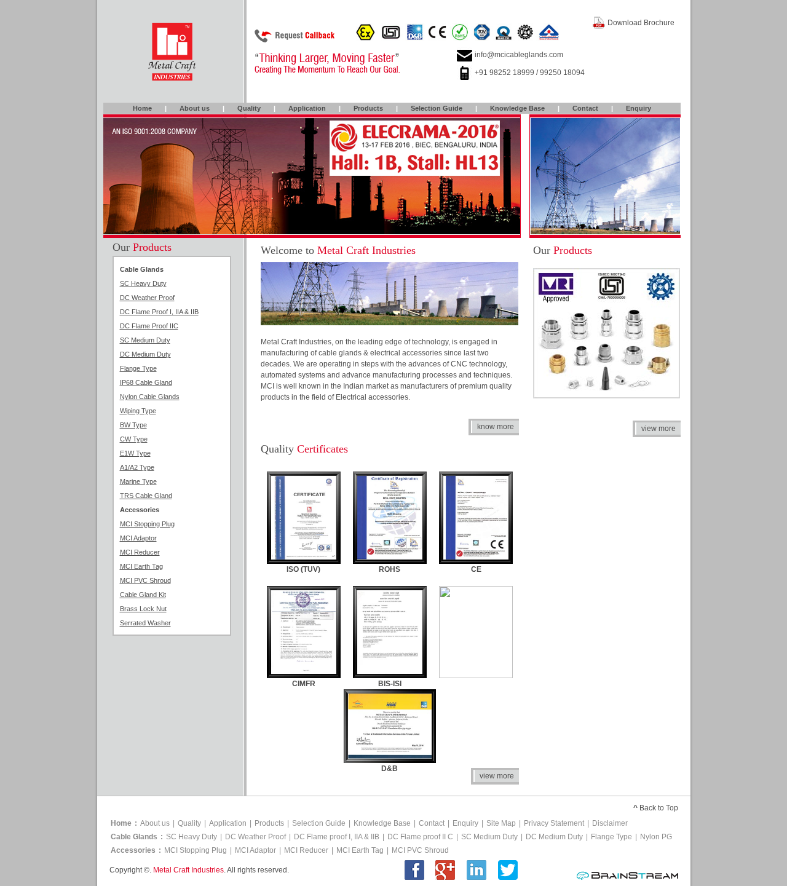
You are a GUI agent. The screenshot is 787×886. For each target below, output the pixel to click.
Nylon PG (656, 837)
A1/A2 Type (137, 467)
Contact (585, 108)
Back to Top (658, 808)
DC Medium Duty (145, 354)
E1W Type (135, 453)
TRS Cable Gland (146, 495)
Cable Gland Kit (143, 594)
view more (658, 428)
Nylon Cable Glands (150, 396)
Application (307, 108)
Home (142, 108)
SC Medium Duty (145, 340)
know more (495, 426)
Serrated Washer (145, 623)
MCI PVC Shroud (145, 580)
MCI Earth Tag (141, 566)
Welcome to (338, 250)
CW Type (134, 439)
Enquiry (638, 108)
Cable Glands (134, 837)
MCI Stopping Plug (147, 524)
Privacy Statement (554, 823)
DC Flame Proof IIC (149, 326)
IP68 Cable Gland (146, 382)
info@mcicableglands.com (519, 54)
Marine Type (138, 481)
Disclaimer (610, 823)
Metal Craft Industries (188, 870)
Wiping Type (138, 410)
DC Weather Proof (147, 297)
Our (142, 247)
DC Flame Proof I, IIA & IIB (159, 311)
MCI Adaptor (138, 538)
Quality (249, 108)
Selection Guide (436, 108)
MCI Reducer (140, 552)
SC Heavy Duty (143, 283)
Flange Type (138, 368)
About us (195, 108)
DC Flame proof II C (420, 837)
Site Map (501, 823)
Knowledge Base (517, 108)
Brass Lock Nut (143, 608)
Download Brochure (640, 22)
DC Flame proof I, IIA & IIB (336, 837)
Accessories (133, 850)
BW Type (133, 425)
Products (368, 108)
